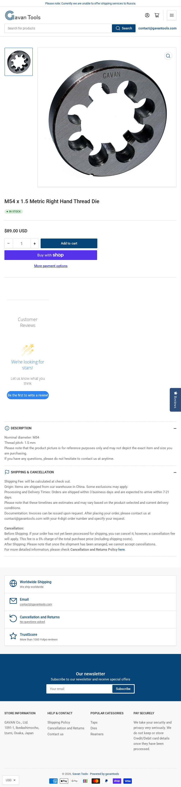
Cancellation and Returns (65, 728)
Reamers (97, 734)
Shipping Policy (58, 722)
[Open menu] (172, 15)
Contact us (55, 734)
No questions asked (32, 621)
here (121, 550)
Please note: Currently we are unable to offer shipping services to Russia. (90, 3)
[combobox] (70, 28)
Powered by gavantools (104, 774)
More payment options (51, 266)
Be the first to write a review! (28, 395)
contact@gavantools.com (157, 28)
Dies (93, 728)
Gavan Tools (80, 774)
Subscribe (123, 689)
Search (127, 28)
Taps (94, 722)
